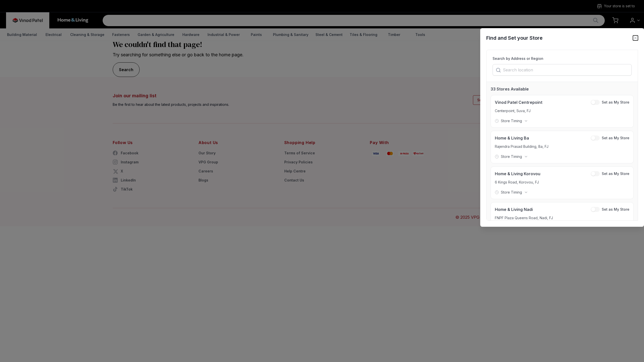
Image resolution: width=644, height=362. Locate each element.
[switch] (595, 102)
